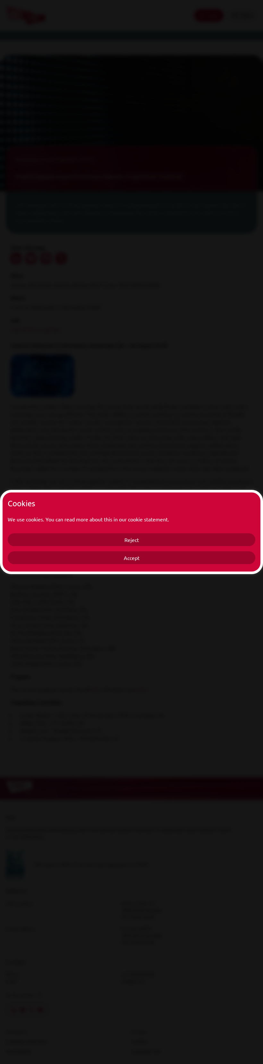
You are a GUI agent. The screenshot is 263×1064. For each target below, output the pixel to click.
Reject (131, 540)
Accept (132, 558)
